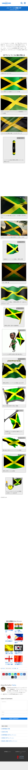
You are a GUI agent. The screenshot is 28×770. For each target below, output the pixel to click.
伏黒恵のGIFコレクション (7, 738)
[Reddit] (18, 674)
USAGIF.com (12, 9)
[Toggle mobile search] (22, 3)
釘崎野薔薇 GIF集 (5, 729)
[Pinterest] (3, 674)
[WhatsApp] (12, 674)
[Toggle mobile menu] (25, 3)
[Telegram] (9, 674)
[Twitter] (21, 674)
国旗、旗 (16, 9)
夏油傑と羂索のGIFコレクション (9, 741)
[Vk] (15, 677)
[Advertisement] (14, 27)
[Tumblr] (6, 674)
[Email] (12, 677)
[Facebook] (24, 674)
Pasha (3, 668)
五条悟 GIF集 (4, 732)
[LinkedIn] (15, 674)
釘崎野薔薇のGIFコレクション (8, 735)
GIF (13, 668)
